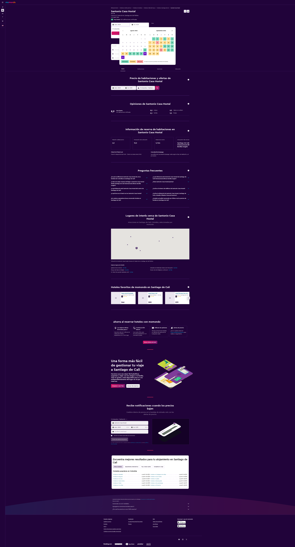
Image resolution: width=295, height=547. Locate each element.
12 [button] (130, 46)
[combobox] (131, 423)
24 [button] (123, 53)
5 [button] (130, 42)
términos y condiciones (136, 442)
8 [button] (141, 42)
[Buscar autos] (3, 13)
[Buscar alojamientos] (3, 10)
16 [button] (145, 46)
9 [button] (157, 42)
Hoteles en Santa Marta (118, 480)
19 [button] (130, 50)
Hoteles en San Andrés (156, 476)
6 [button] (172, 39)
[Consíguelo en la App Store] (181, 526)
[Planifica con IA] (3, 16)
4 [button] (126, 42)
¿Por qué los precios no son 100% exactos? (125, 509)
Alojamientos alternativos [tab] (131, 466)
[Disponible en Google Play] (181, 522)
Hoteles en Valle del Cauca (149, 7)
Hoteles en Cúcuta (117, 478)
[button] (2, 2)
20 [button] (134, 50)
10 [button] (122, 46)
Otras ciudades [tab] (118, 466)
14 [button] (137, 46)
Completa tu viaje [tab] (158, 466)
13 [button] (134, 46)
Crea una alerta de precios (177, 332)
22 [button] (141, 50)
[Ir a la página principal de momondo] (11, 2)
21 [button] (137, 50)
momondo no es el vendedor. (121, 503)
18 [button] (126, 50)
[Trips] (3, 21)
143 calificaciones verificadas (129, 19)
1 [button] (141, 39)
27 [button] (134, 53)
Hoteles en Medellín (118, 474)
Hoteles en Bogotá (117, 476)
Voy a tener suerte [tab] (146, 466)
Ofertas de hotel (114, 7)
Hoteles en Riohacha (155, 485)
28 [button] (137, 53)
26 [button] (130, 53)
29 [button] (141, 53)
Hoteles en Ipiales (154, 478)
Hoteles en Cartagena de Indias (158, 474)
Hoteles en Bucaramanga (156, 483)
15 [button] (141, 46)
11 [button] (126, 46)
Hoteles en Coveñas (118, 485)
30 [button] (145, 53)
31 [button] (122, 57)
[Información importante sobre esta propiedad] (188, 131)
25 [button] (126, 53)
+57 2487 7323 (115, 17)
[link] (150, 342)
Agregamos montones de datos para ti (123, 506)
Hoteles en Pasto (117, 483)
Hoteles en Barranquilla (156, 480)
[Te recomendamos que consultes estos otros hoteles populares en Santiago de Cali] (188, 287)
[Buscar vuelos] (3, 7)
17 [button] (122, 50)
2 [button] (157, 39)
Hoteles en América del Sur (125, 7)
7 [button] (137, 42)
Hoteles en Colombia (137, 7)
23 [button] (145, 50)
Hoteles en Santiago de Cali (163, 7)
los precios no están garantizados (148, 499)
